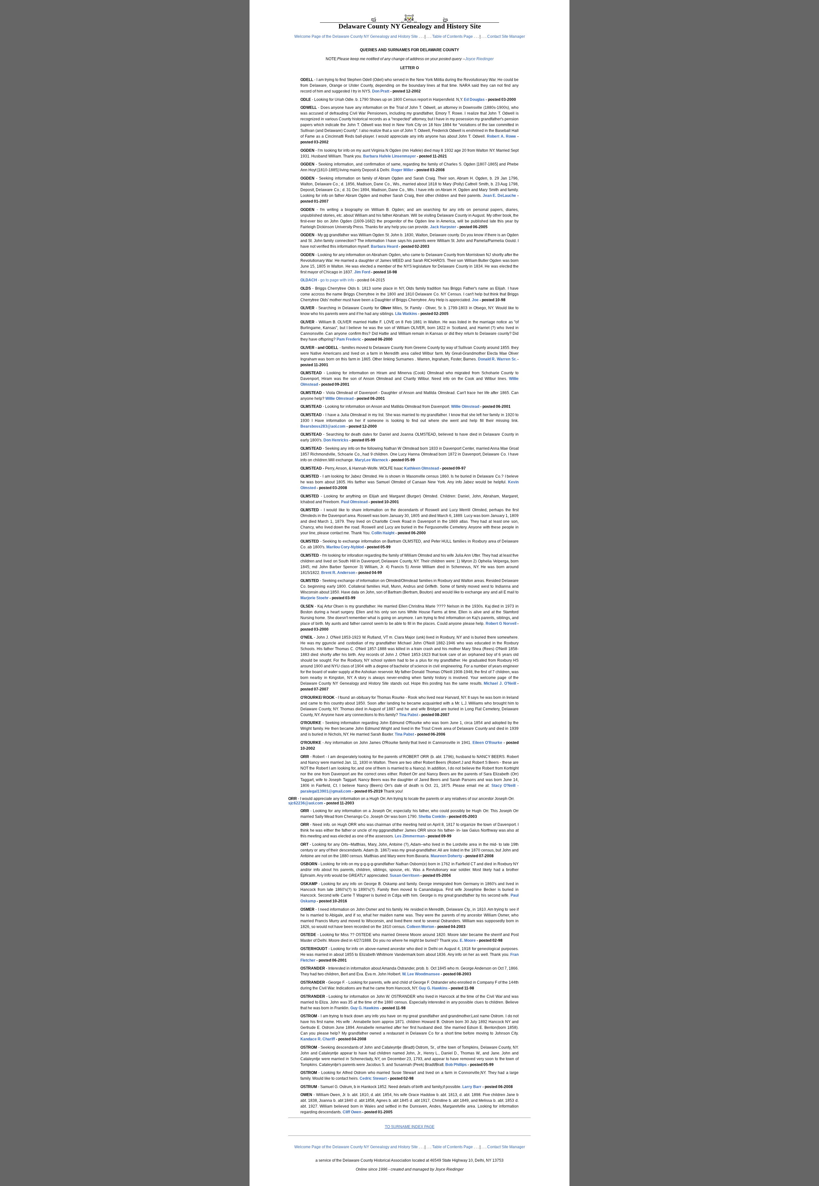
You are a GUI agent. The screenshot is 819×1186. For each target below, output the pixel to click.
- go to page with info (327, 280)
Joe (475, 300)
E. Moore (468, 940)
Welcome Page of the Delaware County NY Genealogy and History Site (356, 36)
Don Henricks (335, 440)
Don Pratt (380, 91)
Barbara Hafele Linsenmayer (389, 156)
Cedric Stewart (373, 1078)
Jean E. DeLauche (499, 195)
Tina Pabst (408, 715)
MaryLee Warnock (371, 460)
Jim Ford (362, 272)
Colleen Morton (420, 926)
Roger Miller (402, 170)
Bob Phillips (456, 1064)
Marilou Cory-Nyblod (345, 547)
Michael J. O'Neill (500, 683)
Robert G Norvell (501, 623)
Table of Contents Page (452, 36)
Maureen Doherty (446, 856)
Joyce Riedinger (479, 59)
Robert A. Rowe (501, 136)
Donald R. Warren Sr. (497, 359)
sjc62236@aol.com (305, 803)
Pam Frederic (349, 339)
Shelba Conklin (432, 816)
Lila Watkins (406, 313)
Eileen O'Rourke (487, 742)
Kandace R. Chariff (317, 1039)
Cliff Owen (352, 1112)
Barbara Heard (384, 246)
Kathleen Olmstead (421, 468)
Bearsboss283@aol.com (323, 426)
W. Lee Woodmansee (421, 974)
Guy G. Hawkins (433, 988)
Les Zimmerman (410, 836)
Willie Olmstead (339, 398)
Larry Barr (471, 1087)
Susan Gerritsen (404, 875)
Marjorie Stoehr (314, 598)
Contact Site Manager (506, 36)
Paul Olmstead (354, 502)
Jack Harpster (443, 227)
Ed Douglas (474, 99)
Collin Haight (382, 533)
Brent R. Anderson (338, 572)
